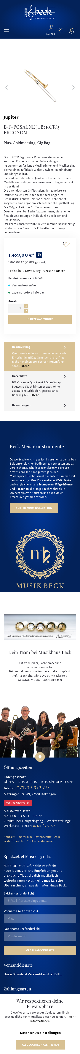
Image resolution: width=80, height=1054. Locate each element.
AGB (57, 837)
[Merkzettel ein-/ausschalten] (66, 244)
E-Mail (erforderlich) (19, 894)
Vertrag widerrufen (17, 802)
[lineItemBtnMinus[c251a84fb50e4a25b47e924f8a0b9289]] (26, 311)
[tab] (39, 356)
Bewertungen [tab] (21, 405)
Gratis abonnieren (40, 950)
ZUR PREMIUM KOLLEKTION (34, 508)
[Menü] (6, 30)
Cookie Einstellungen (40, 841)
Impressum (25, 837)
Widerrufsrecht (14, 841)
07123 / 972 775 (33, 788)
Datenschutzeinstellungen (40, 1033)
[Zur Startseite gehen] (40, 12)
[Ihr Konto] (71, 31)
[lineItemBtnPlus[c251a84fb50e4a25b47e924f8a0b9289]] (26, 306)
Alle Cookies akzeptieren (40, 1045)
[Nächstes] (73, 88)
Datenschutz (43, 837)
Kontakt (9, 837)
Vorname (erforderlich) (21, 911)
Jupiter (11, 117)
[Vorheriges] (6, 88)
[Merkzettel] (60, 31)
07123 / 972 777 (44, 826)
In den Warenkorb (40, 319)
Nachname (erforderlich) (22, 929)
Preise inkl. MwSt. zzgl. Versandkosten (36, 271)
